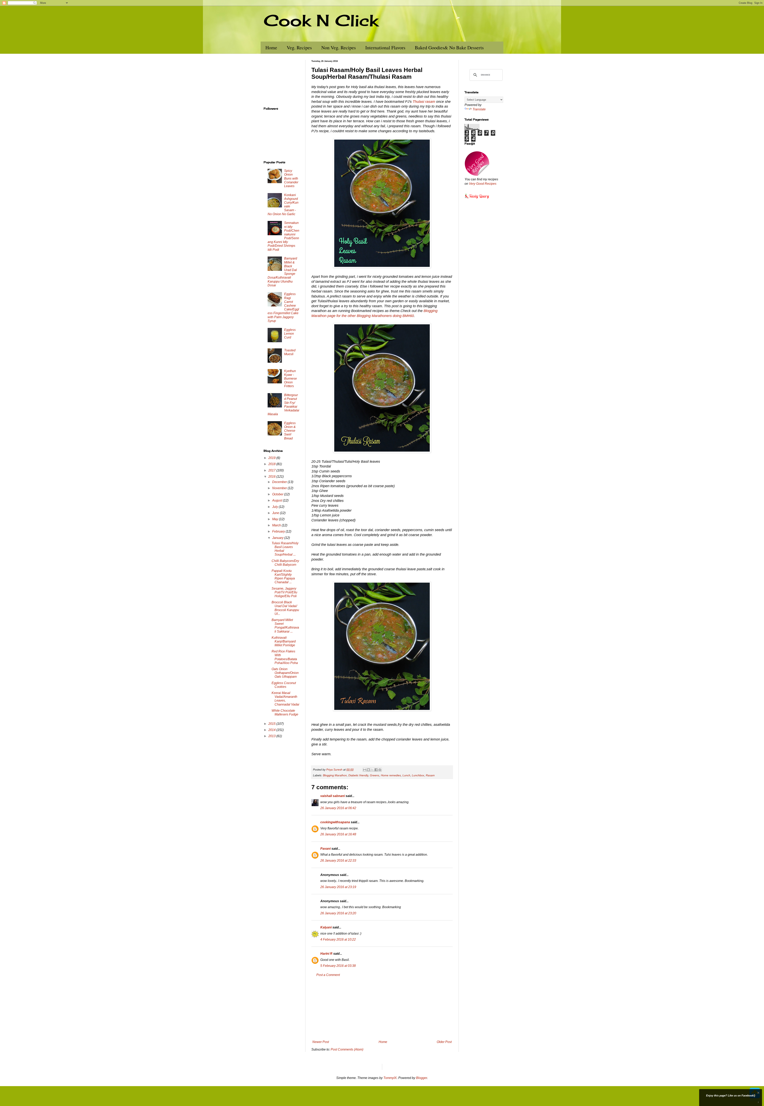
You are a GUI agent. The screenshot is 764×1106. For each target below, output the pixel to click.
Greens (374, 775)
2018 (272, 464)
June (276, 513)
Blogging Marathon (335, 775)
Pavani (325, 848)
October (278, 494)
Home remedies (391, 775)
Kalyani (326, 927)
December (280, 482)
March (277, 525)
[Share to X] (372, 770)
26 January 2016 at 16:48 (338, 834)
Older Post (444, 1042)
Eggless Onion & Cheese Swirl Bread (290, 430)
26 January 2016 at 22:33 (338, 860)
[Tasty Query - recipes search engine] (477, 199)
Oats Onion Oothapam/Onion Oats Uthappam (285, 672)
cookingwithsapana (335, 822)
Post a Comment (328, 975)
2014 (272, 730)
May (275, 519)
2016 (272, 476)
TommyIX (390, 1078)
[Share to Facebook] (376, 770)
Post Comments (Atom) (347, 1049)
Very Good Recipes (482, 183)
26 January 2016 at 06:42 (338, 808)
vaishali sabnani (332, 796)
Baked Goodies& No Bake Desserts (449, 47)
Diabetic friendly (358, 775)
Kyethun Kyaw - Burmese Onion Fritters (290, 378)
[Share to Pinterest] (380, 770)
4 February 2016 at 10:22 (338, 939)
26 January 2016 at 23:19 (338, 887)
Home (271, 47)
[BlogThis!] (368, 770)
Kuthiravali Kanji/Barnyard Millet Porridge (284, 641)
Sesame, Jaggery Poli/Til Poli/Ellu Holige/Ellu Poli (284, 592)
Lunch (406, 775)
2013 (272, 736)
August (277, 500)
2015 (272, 723)
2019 (272, 458)
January (278, 537)
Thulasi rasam (424, 102)
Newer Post (320, 1042)
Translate (479, 109)
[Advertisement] (382, 1008)
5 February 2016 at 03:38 (338, 965)
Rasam (430, 775)
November (280, 488)
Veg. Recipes (299, 47)
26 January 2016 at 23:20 (338, 913)
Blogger (421, 1078)
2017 (272, 470)
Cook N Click (321, 20)
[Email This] (365, 770)
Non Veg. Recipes (338, 47)
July (275, 506)
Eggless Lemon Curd (290, 333)
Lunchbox (418, 775)
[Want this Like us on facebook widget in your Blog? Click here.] (758, 1102)
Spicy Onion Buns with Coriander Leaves (291, 178)
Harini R (326, 953)
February (279, 531)
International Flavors (385, 47)
